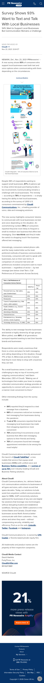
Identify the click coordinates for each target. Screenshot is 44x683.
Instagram (26, 528)
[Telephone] (35, 3)
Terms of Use (15, 669)
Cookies (22, 675)
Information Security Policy (14, 672)
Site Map (30, 672)
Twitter (5, 528)
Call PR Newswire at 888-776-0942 (22, 661)
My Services (21, 654)
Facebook (13, 528)
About (22, 652)
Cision (26, 679)
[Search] (41, 3)
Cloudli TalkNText (21, 457)
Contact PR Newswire (22, 646)
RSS (38, 672)
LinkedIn (32, 525)
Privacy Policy (28, 669)
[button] (22, 131)
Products (22, 649)
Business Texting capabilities (14, 465)
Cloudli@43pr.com (10, 563)
